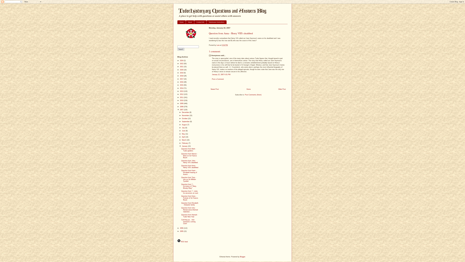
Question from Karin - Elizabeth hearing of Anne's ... (189, 172)
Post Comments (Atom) (253, 95)
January (185, 146)
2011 (182, 97)
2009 (182, 103)
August (184, 125)
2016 (182, 82)
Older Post (282, 89)
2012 (182, 94)
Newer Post (215, 89)
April (184, 137)
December (186, 112)
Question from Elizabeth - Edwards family (189, 204)
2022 (182, 63)
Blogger (242, 257)
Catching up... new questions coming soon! (188, 221)
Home (182, 22)
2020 (182, 70)
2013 (182, 91)
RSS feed (184, 242)
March (184, 140)
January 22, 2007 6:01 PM (221, 74)
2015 (182, 85)
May (183, 134)
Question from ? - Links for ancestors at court (189, 192)
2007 (182, 110)
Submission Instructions (216, 22)
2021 (182, 67)
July (183, 128)
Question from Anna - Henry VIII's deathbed (189, 167)
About (190, 22)
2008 (182, 107)
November (186, 115)
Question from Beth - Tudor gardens (188, 150)
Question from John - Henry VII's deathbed (189, 162)
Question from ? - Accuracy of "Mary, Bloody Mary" (189, 186)
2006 (182, 228)
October (185, 118)
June (184, 131)
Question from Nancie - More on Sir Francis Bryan (189, 155)
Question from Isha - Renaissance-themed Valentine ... (189, 210)
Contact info (200, 22)
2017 (182, 79)
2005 (182, 231)
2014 (182, 88)
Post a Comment (218, 79)
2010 (182, 100)
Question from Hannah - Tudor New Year (189, 216)
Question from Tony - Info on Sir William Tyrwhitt (188, 179)
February (185, 143)
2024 (182, 60)
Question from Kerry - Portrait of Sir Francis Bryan (189, 198)
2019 (182, 73)
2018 (182, 76)
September (186, 121)
